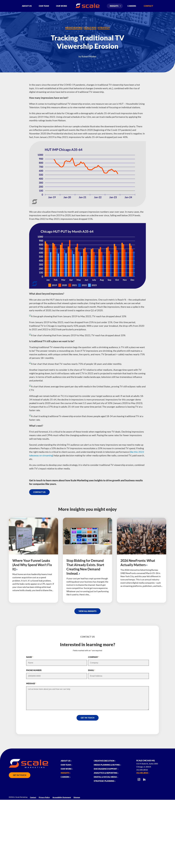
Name (29, 657)
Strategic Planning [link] (104, 781)
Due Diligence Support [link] (105, 769)
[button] (139, 780)
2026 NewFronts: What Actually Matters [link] (137, 562)
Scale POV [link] (90, 27)
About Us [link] (27, 6)
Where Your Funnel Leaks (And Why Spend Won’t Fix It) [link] (32, 564)
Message (31, 683)
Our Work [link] (61, 6)
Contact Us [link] (39, 492)
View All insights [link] (87, 611)
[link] (87, 7)
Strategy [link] (104, 27)
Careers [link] (132, 6)
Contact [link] (148, 6)
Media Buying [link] (73, 27)
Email (91, 670)
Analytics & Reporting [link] (105, 773)
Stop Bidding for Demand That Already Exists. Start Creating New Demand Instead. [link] (85, 566)
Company (93, 657)
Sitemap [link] (77, 797)
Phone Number (34, 670)
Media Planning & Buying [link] (107, 765)
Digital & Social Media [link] (105, 777)
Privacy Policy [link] (44, 797)
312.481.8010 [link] (142, 773)
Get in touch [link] (19, 775)
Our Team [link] (44, 6)
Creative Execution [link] (104, 761)
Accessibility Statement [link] (61, 797)
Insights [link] (114, 6)
